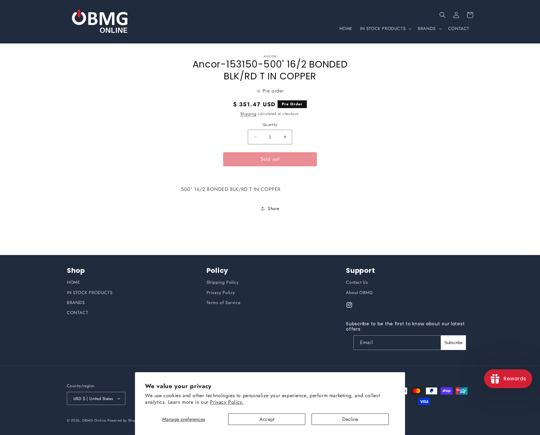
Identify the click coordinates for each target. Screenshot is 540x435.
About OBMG (359, 292)
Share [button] (273, 208)
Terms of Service (224, 302)
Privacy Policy (221, 292)
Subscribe (453, 342)
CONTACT (77, 312)
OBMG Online (94, 420)
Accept (266, 419)
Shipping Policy (223, 282)
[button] (442, 15)
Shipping (248, 114)
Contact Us (357, 282)
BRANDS (76, 302)
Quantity (270, 125)
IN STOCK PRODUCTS (89, 292)
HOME (73, 282)
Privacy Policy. (226, 402)
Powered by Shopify (124, 420)
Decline (350, 419)
